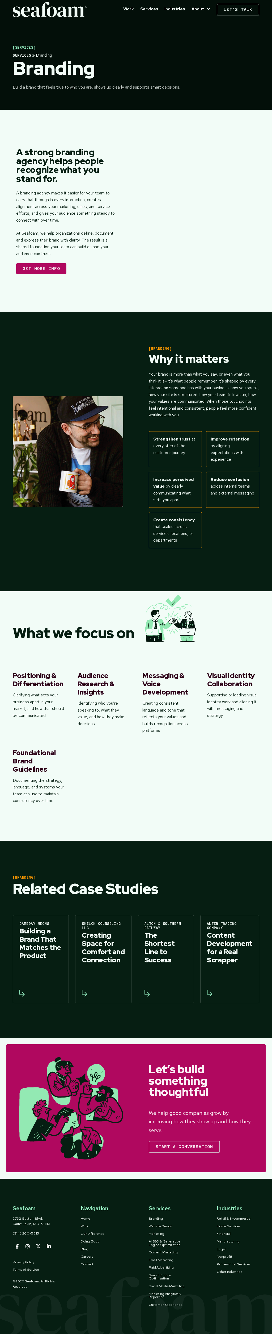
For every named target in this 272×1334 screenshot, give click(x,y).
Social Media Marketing (167, 1286)
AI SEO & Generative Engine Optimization (164, 1243)
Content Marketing (163, 1252)
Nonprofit (224, 1256)
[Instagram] (27, 1246)
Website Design (160, 1226)
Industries (174, 9)
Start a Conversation (184, 1146)
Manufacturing (228, 1241)
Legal (221, 1249)
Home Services (228, 1226)
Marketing (156, 1233)
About (198, 9)
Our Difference (92, 1233)
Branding (156, 1218)
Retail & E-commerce (233, 1218)
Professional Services (233, 1264)
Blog (84, 1249)
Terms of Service (26, 1269)
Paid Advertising (161, 1267)
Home (85, 1218)
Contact (87, 1264)
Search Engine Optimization (160, 1277)
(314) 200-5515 (26, 1233)
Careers (87, 1256)
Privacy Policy (23, 1262)
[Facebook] (17, 1246)
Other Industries (229, 1271)
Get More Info (41, 268)
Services (149, 9)
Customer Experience (165, 1304)
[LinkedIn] (49, 1246)
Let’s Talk (238, 9)
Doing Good (90, 1241)
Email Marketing (161, 1260)
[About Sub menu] (208, 9)
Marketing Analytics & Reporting (165, 1295)
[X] (38, 1246)
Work (128, 9)
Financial (224, 1233)
